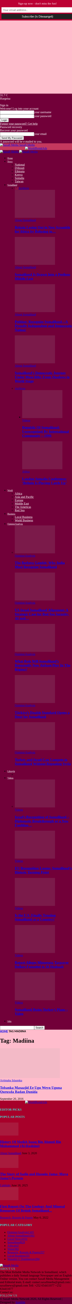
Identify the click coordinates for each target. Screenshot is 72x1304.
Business (11, 514)
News (10, 161)
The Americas (23, 506)
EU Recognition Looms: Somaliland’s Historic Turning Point (43, 870)
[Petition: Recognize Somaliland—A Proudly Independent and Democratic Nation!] (35, 311)
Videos (26, 420)
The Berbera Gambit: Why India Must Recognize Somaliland (40, 565)
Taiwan (19, 181)
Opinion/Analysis (15, 524)
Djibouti (19, 168)
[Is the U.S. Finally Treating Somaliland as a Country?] (35, 904)
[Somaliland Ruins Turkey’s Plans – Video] (35, 999)
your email (40, 133)
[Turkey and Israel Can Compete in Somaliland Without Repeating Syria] (35, 749)
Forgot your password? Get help (19, 123)
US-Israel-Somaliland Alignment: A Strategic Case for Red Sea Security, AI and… (42, 614)
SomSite (20, 1302)
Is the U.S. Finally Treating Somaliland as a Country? (35, 917)
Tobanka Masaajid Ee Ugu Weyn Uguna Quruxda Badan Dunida (31, 1090)
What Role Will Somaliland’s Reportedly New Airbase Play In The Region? (42, 665)
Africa (26, 471)
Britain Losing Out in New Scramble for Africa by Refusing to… (42, 229)
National (20, 164)
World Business (24, 520)
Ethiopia (20, 171)
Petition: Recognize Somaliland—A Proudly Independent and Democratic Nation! (43, 326)
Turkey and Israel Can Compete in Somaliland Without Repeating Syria (43, 762)
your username (42, 112)
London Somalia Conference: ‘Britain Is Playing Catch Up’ (44, 481)
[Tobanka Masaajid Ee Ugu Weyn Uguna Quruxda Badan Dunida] (30, 1077)
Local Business (23, 517)
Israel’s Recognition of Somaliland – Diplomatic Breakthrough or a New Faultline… (42, 821)
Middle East (22, 503)
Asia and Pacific (24, 496)
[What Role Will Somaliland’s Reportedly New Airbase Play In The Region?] (35, 650)
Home (10, 158)
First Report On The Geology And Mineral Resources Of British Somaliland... (32, 1208)
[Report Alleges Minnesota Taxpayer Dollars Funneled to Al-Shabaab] (35, 952)
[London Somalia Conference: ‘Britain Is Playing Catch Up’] (42, 468)
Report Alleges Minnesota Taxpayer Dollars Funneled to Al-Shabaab (42, 965)
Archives (23, 188)
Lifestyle (11, 771)
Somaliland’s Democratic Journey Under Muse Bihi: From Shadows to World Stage (42, 377)
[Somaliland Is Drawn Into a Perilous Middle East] (35, 263)
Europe (19, 500)
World (10, 490)
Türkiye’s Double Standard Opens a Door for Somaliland (42, 715)
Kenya (19, 174)
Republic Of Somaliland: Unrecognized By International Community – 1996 (45, 431)
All (16, 188)
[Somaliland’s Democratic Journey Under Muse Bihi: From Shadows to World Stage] (35, 362)
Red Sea (20, 510)
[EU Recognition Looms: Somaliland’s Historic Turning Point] (35, 857)
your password (42, 116)
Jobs (9, 1021)
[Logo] (9, 151)
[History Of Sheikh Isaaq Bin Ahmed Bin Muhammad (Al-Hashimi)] (9, 1134)
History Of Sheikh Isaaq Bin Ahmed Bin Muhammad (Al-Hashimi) (30, 1144)
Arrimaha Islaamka (11, 1080)
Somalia (19, 178)
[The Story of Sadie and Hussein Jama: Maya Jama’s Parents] (9, 1167)
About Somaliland (25, 220)
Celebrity (5, 1185)
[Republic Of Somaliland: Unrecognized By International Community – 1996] (42, 417)
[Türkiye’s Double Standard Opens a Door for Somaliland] (35, 702)
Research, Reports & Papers (16, 1217)
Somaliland (12, 185)
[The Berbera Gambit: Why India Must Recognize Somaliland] (35, 552)
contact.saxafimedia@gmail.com (33, 1292)
